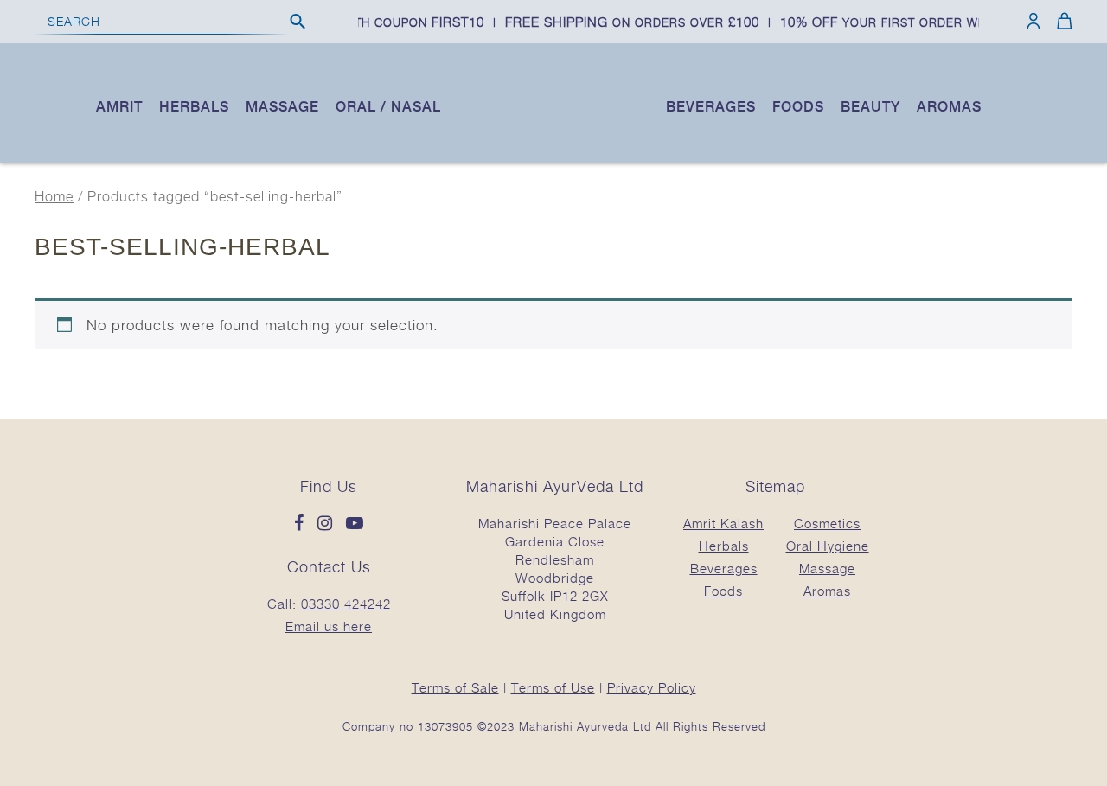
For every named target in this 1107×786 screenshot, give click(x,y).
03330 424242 (346, 603)
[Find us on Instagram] (329, 524)
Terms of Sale (455, 687)
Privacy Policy (651, 687)
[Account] (1033, 20)
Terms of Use (553, 687)
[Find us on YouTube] (355, 524)
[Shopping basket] (1061, 20)
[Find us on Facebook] (303, 524)
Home (54, 197)
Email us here (328, 626)
